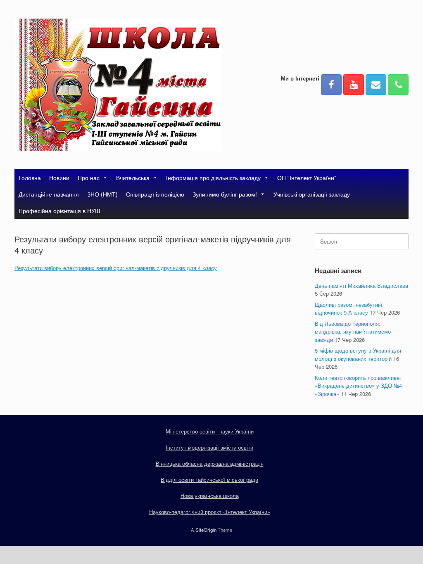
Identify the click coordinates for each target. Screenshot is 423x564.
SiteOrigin (205, 529)
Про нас (89, 177)
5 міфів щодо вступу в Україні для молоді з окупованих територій (358, 354)
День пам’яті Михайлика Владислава (361, 285)
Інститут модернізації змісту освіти (209, 447)
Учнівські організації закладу (311, 194)
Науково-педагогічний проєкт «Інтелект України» (209, 512)
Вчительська (133, 177)
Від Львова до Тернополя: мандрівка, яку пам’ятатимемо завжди (353, 332)
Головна (30, 177)
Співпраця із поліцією (155, 194)
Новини (59, 177)
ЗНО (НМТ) (102, 194)
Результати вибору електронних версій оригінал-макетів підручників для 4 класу (115, 268)
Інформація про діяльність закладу (213, 177)
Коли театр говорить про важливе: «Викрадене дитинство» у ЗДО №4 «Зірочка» (358, 386)
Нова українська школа (210, 496)
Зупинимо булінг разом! (224, 194)
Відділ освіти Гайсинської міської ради (209, 479)
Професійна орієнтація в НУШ (59, 210)
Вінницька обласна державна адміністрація (210, 463)
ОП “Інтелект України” (306, 177)
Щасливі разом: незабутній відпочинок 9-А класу (348, 309)
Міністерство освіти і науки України (210, 431)
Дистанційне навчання (49, 194)
